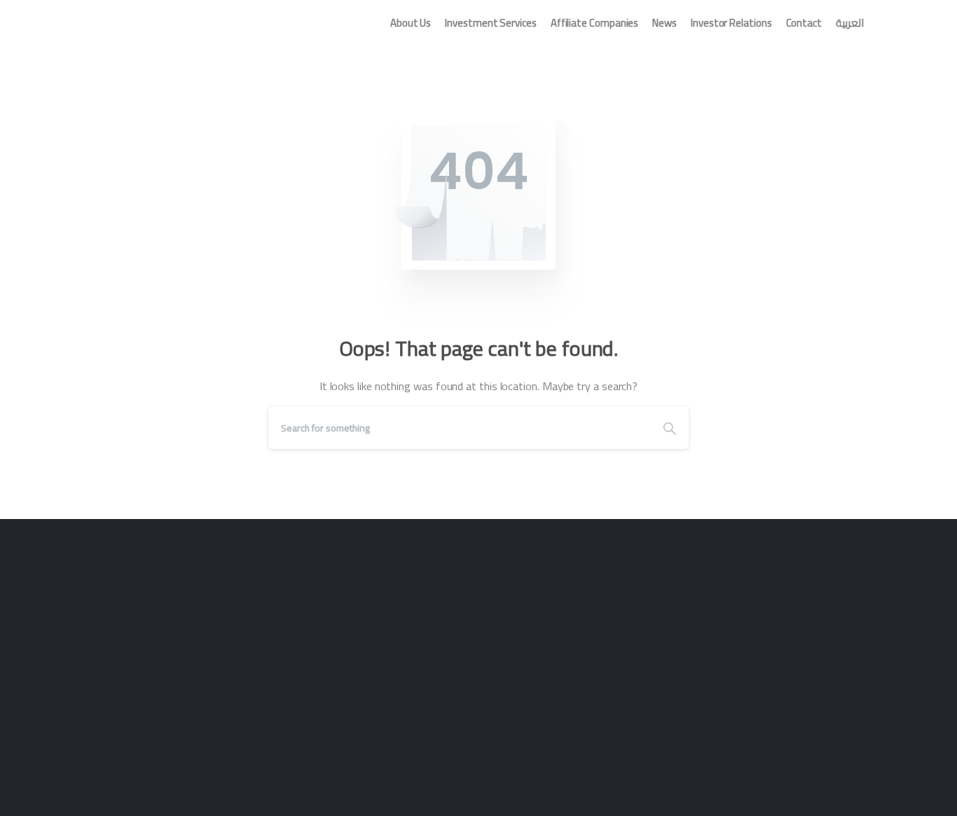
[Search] (670, 428)
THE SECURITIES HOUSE (172, 22)
